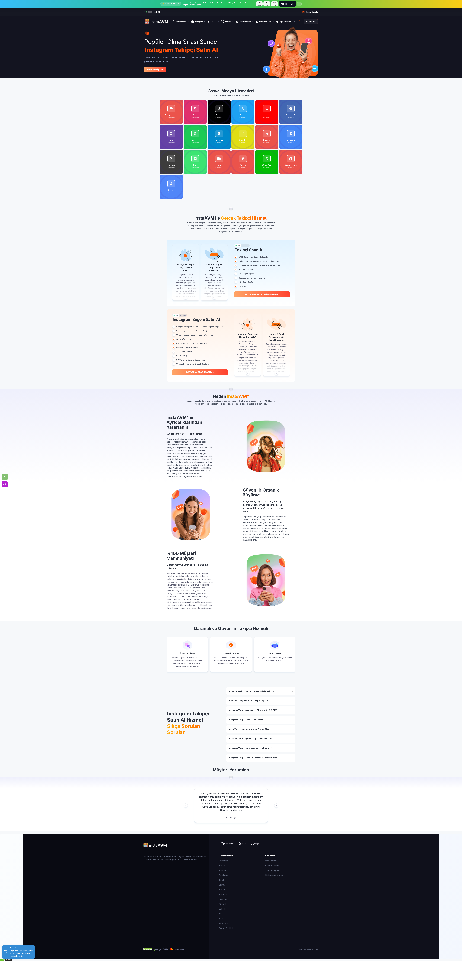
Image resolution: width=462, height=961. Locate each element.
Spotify (222, 885)
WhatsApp (223, 923)
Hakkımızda (228, 844)
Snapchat (223, 899)
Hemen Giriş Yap (155, 69)
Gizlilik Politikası (272, 865)
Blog (243, 844)
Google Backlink (226, 928)
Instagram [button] (199, 21)
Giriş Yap (312, 21)
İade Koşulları (271, 860)
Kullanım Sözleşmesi (274, 875)
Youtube (222, 870)
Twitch (222, 889)
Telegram (223, 894)
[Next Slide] (276, 805)
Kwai (221, 918)
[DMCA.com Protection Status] (231, 960)
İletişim (257, 844)
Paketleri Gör (288, 4)
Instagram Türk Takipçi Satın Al (262, 294)
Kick (221, 913)
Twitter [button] (228, 21)
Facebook (223, 875)
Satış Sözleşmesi (272, 870)
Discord (222, 904)
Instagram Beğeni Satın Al (200, 372)
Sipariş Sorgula (312, 12)
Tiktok (221, 880)
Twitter (222, 865)
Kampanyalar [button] (181, 21)
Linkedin (222, 909)
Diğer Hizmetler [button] (245, 21)
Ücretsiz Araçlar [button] (265, 21)
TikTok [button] (214, 21)
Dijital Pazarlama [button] (286, 21)
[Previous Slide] (186, 805)
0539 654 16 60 (154, 12)
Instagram (223, 860)
